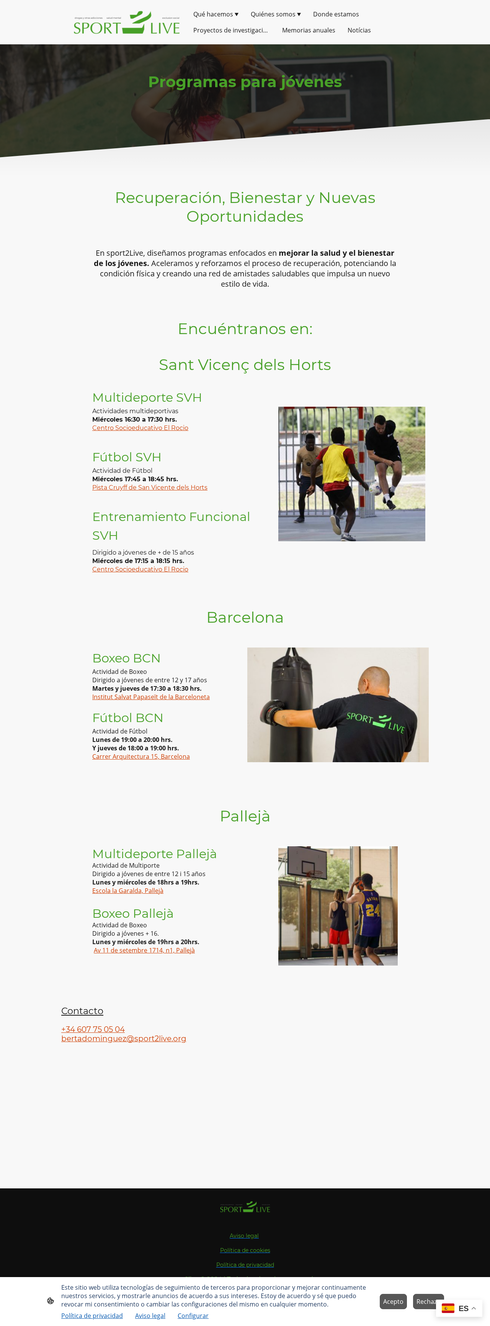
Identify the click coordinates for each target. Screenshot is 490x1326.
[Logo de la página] (126, 22)
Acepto (393, 1301)
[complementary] (459, 1309)
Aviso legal (150, 1315)
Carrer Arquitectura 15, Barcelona (141, 756)
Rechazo (428, 1301)
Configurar (193, 1315)
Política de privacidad (92, 1315)
